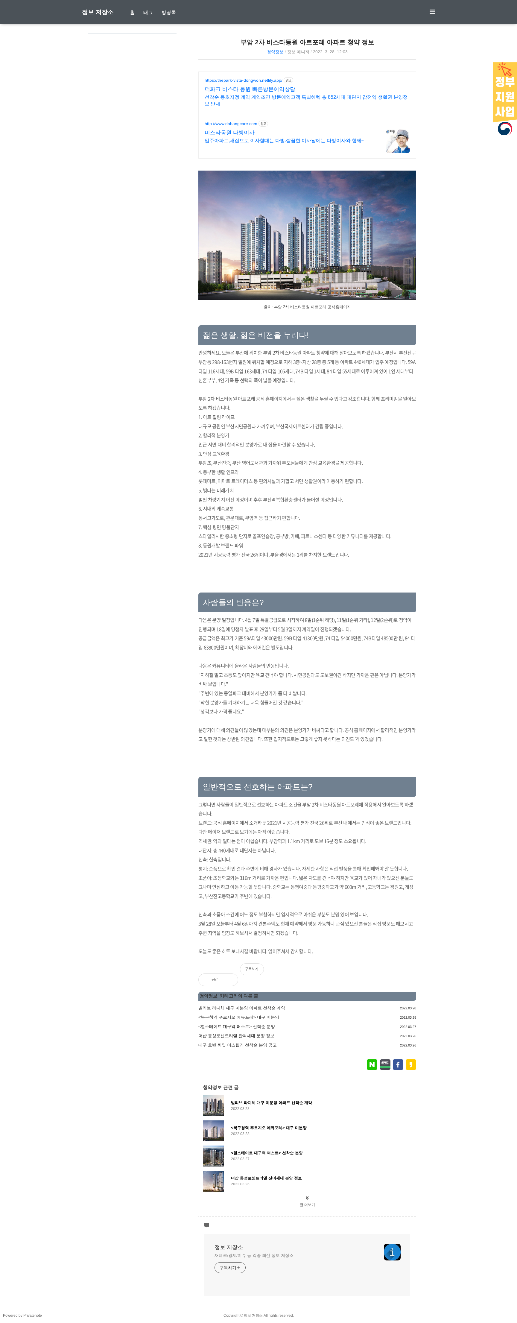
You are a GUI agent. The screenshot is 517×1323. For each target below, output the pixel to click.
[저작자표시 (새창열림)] (413, 972)
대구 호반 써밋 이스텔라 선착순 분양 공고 (237, 1045)
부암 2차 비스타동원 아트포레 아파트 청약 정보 (307, 42)
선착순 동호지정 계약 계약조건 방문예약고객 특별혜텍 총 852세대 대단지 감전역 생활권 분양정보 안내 (306, 100)
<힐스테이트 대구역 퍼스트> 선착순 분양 (236, 1026)
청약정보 (275, 51)
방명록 (169, 12)
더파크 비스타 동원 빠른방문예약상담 (250, 89)
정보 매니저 (298, 51)
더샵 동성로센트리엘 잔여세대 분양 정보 (236, 1035)
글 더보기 (307, 1205)
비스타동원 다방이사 (230, 133)
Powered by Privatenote (22, 1315)
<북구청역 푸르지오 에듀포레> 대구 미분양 (238, 1017)
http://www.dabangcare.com (231, 123)
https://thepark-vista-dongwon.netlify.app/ (243, 80)
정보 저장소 (98, 12)
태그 (148, 12)
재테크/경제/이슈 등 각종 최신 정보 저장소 (254, 1255)
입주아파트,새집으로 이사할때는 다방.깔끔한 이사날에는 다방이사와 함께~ (284, 140)
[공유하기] (228, 980)
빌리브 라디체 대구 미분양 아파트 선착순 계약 (241, 1007)
